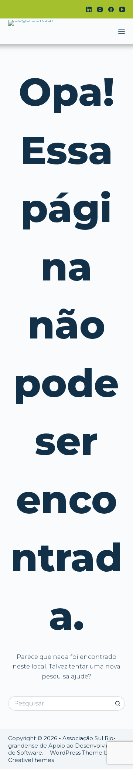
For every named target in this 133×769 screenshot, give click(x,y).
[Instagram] (100, 9)
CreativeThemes (31, 759)
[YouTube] (122, 9)
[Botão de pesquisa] (117, 703)
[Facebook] (111, 9)
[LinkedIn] (89, 9)
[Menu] (121, 31)
